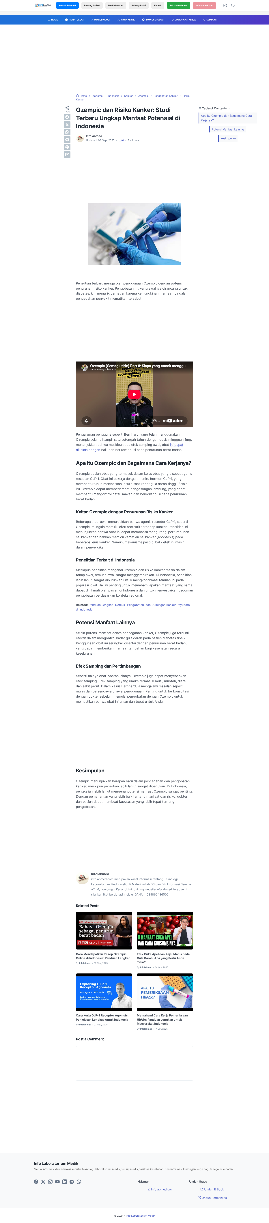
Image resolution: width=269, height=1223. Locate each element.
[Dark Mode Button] (225, 5)
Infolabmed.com (161, 1189)
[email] (67, 154)
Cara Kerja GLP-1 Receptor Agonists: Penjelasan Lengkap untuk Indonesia (102, 1017)
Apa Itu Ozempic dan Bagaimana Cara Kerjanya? (226, 118)
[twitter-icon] (43, 1182)
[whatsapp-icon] (79, 1182)
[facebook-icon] (36, 1182)
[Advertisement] (134, 61)
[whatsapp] (67, 132)
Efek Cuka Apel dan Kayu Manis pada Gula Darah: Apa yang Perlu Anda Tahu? (163, 958)
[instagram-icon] (50, 1182)
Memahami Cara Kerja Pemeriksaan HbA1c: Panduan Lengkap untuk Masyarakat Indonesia (162, 1019)
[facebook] (67, 117)
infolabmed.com (204, 5)
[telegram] (67, 139)
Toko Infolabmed (179, 5)
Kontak (158, 5)
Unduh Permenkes (214, 1198)
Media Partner (115, 5)
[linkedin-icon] (64, 1182)
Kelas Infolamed (67, 5)
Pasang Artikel (92, 5)
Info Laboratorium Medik (140, 1215)
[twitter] (67, 124)
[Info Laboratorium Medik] (43, 5)
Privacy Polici (139, 5)
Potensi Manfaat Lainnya (228, 129)
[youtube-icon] (57, 1182)
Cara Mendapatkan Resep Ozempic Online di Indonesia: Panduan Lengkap (103, 956)
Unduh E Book (213, 1189)
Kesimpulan (228, 138)
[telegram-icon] (72, 1182)
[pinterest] (67, 147)
